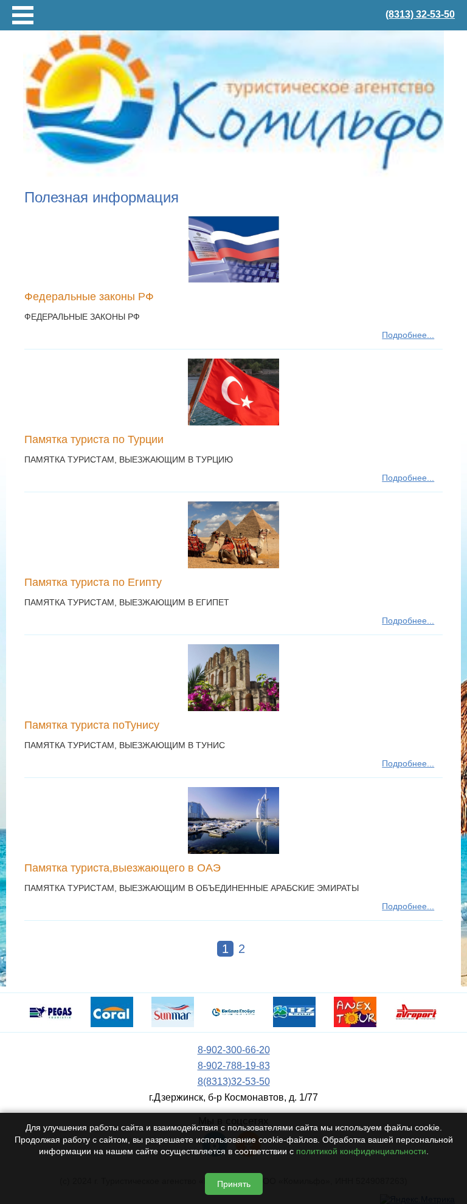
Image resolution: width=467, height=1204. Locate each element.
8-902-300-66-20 (234, 1050)
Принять (234, 1184)
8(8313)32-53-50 (234, 1081)
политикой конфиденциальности (361, 1151)
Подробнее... (408, 335)
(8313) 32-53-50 (420, 14)
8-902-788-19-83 (234, 1066)
